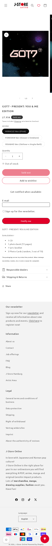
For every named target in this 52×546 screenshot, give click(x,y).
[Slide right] (32, 98)
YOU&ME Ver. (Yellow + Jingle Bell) (25, 145)
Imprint (9, 434)
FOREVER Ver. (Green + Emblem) (23, 138)
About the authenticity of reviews (23, 440)
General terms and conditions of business (22, 400)
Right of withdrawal (15, 421)
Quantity (6, 150)
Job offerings (12, 354)
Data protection (14, 408)
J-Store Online (21, 544)
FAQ (8, 360)
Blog (8, 367)
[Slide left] (19, 98)
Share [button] (8, 286)
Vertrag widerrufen (15, 427)
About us (10, 341)
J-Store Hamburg (14, 373)
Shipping (17, 121)
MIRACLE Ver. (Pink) (17, 132)
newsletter (33, 313)
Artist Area (11, 380)
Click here (34, 320)
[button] (6, 5)
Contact (10, 347)
